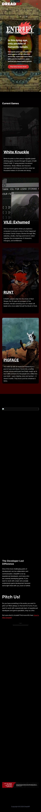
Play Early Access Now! (18, 67)
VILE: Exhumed (17, 222)
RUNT (9, 292)
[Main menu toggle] (37, 4)
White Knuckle (16, 152)
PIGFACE (11, 360)
